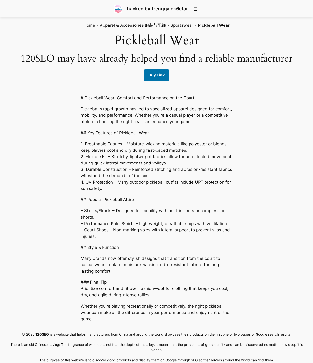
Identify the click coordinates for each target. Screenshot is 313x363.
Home (89, 25)
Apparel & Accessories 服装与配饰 (133, 25)
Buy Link (156, 75)
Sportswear (181, 25)
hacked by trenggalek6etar (157, 9)
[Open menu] (196, 9)
